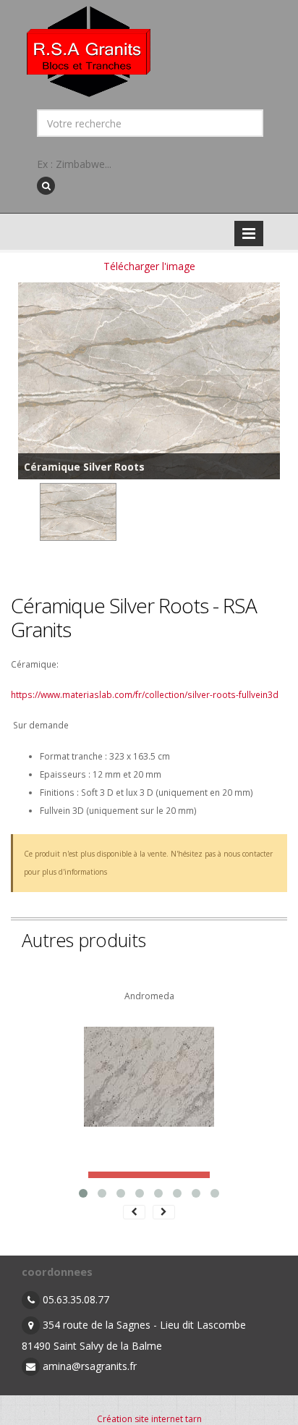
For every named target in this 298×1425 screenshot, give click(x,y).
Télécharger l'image (149, 266)
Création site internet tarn (149, 1419)
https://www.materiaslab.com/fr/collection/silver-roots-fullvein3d (144, 694)
